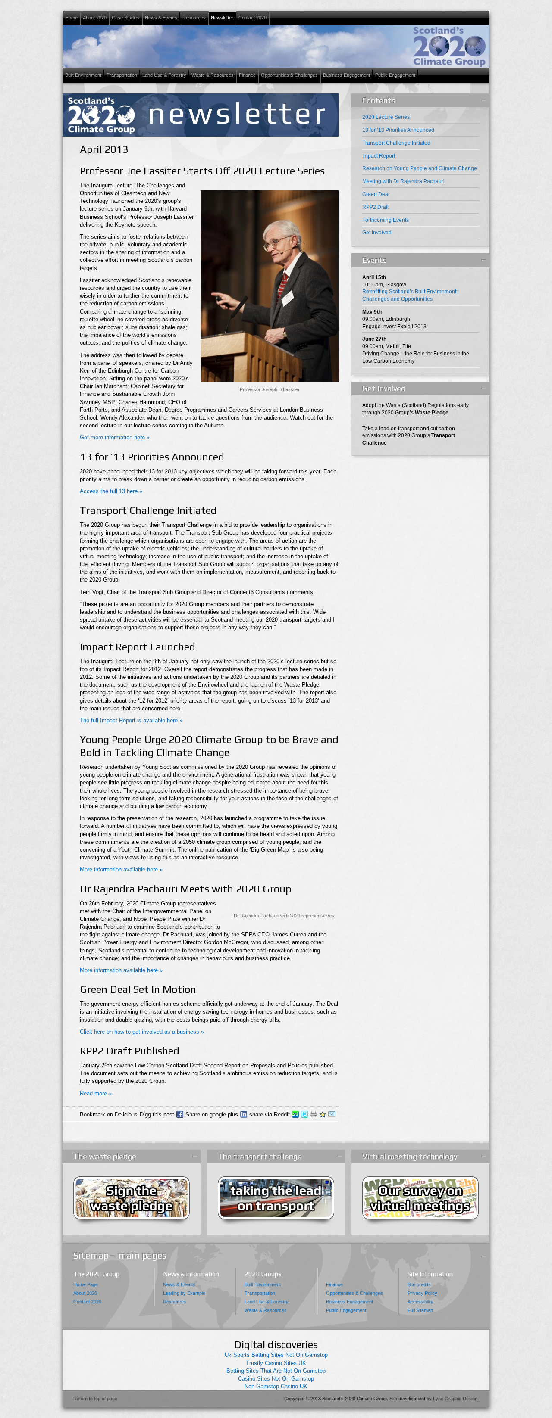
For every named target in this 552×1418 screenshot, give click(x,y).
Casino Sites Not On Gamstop (276, 1378)
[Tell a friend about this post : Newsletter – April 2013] (331, 1114)
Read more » (96, 1093)
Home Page (85, 1284)
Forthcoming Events (385, 220)
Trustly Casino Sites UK (276, 1363)
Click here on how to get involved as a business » (142, 1032)
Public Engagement (394, 75)
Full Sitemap (420, 1310)
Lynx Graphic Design (455, 1398)
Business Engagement (345, 75)
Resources (193, 18)
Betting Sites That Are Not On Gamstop (276, 1371)
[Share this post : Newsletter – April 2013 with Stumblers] (295, 1114)
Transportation (120, 75)
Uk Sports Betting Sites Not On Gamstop (276, 1355)
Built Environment (82, 75)
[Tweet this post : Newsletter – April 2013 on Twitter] (304, 1114)
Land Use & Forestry (163, 75)
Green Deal (375, 194)
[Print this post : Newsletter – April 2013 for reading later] (313, 1114)
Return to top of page (95, 1398)
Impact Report (378, 156)
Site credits (419, 1284)
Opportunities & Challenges (288, 75)
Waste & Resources (211, 75)
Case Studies (125, 18)
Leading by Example (184, 1293)
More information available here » (121, 869)
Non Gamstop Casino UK (276, 1386)
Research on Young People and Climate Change (419, 168)
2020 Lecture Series (386, 117)
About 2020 (94, 18)
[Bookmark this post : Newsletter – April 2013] (322, 1114)
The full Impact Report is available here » (131, 720)
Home (71, 17)
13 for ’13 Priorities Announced (398, 130)
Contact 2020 (251, 18)
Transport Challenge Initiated (396, 143)
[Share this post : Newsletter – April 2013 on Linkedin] (243, 1114)
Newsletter (222, 17)
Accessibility (420, 1301)
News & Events (160, 18)
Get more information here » (115, 437)
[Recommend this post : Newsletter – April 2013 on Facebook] (179, 1114)
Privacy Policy (422, 1293)
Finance (246, 75)
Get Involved (377, 233)
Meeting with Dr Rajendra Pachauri (403, 181)
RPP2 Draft (375, 207)
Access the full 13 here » (111, 491)
